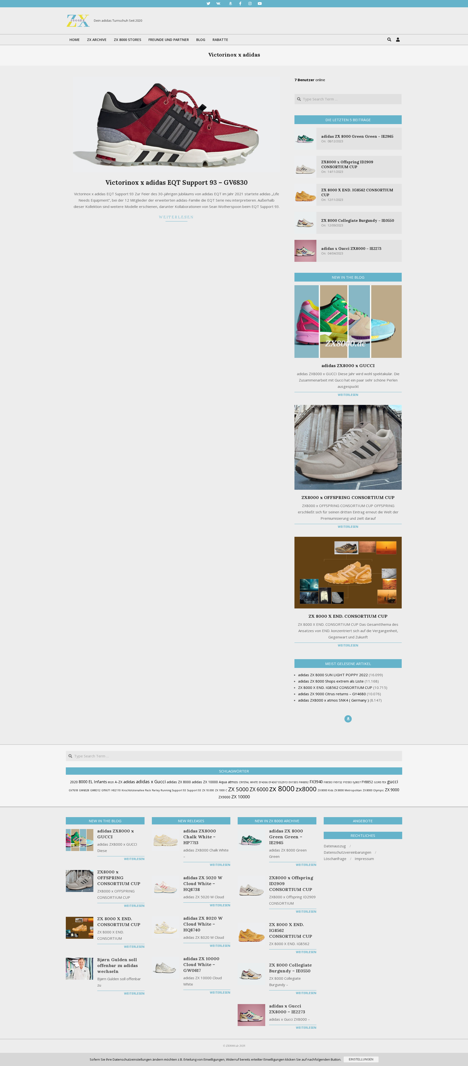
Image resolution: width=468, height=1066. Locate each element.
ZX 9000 (392, 789)
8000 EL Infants (93, 781)
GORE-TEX (380, 782)
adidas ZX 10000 (205, 782)
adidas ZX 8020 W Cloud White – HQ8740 (203, 924)
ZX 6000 (259, 789)
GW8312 (95, 790)
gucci (392, 781)
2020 (74, 782)
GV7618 (73, 790)
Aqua (223, 782)
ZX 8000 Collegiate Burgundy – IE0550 (357, 220)
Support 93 (194, 790)
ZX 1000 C (221, 790)
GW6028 (84, 790)
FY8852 (367, 782)
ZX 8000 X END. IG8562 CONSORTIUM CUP (290, 930)
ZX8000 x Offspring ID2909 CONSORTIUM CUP (347, 164)
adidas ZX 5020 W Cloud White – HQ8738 (202, 883)
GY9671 (105, 790)
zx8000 (306, 788)
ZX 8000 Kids (325, 790)
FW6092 (304, 782)
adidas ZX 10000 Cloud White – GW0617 (201, 964)
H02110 (116, 790)
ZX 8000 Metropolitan (348, 790)
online (309, 79)
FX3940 (316, 781)
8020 (111, 782)
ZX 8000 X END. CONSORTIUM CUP (348, 616)
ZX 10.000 (208, 790)
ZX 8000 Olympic (373, 790)
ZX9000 (224, 797)
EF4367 (273, 782)
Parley (156, 790)
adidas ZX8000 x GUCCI (348, 365)
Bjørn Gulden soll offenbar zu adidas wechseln (117, 965)
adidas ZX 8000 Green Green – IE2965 (357, 136)
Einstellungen (361, 1059)
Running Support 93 (173, 790)
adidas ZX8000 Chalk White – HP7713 (199, 836)
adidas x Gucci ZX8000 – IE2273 (351, 248)
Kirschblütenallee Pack (136, 790)
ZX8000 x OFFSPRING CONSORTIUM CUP (348, 497)
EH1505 (293, 782)
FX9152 (337, 782)
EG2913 (283, 782)
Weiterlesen (176, 217)
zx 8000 (282, 788)
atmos (233, 782)
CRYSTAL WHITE (248, 782)
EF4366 (263, 782)
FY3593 (347, 782)
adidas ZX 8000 (179, 782)
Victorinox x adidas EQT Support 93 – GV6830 (176, 182)
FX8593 (328, 782)
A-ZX (118, 782)
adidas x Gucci (151, 781)
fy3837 (357, 782)
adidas (129, 781)
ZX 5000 (238, 789)
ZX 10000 (240, 797)
